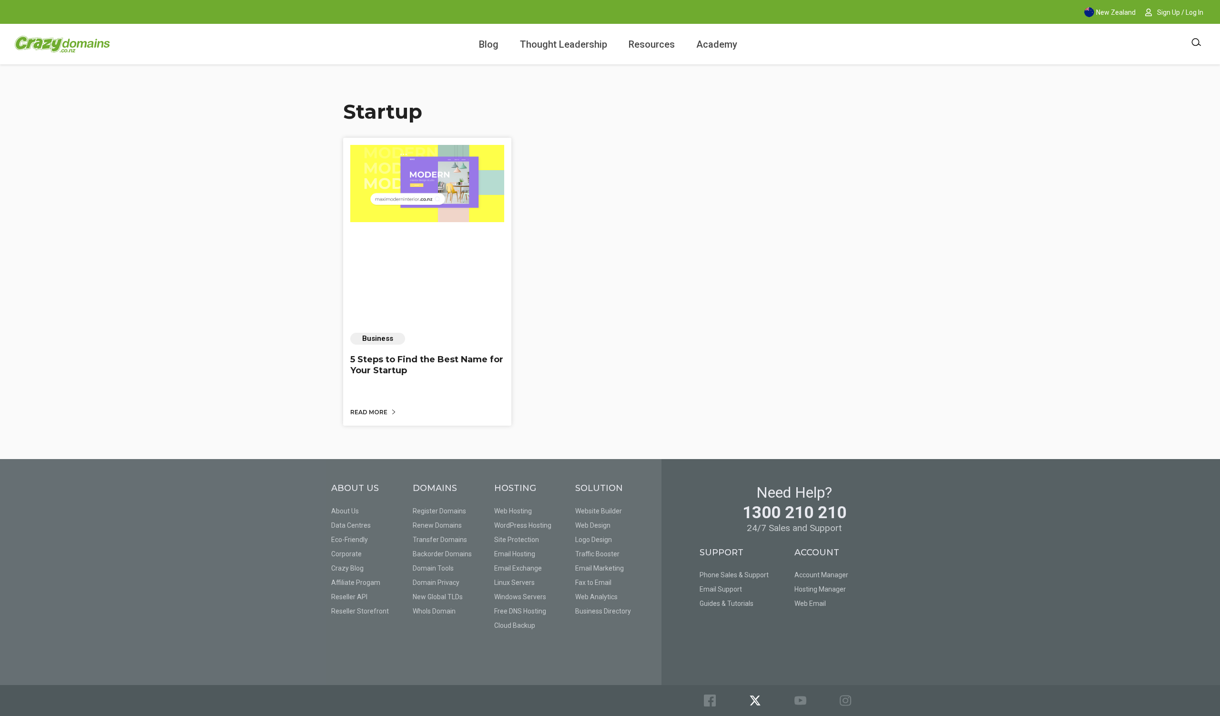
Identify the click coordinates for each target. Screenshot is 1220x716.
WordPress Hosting (522, 525)
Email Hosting (514, 554)
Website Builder (598, 511)
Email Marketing (599, 568)
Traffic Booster (597, 554)
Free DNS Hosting (520, 611)
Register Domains (439, 511)
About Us (345, 511)
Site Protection (516, 539)
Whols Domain (434, 611)
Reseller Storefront (360, 611)
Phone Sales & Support (734, 575)
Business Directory (603, 611)
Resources (652, 44)
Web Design (592, 525)
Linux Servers (514, 582)
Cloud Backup (514, 625)
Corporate (346, 554)
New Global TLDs (438, 597)
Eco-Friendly (349, 539)
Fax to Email (593, 582)
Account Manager (821, 575)
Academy (716, 44)
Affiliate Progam (355, 582)
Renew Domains (437, 525)
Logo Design (593, 539)
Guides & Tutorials (726, 603)
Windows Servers (520, 597)
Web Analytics (596, 597)
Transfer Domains (440, 539)
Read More (369, 412)
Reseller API (349, 597)
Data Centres (351, 525)
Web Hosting (513, 511)
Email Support (721, 589)
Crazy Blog (347, 568)
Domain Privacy (436, 582)
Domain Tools (433, 568)
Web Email (810, 603)
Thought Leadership (563, 44)
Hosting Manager (820, 589)
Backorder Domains (442, 554)
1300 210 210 (794, 512)
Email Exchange (518, 568)
